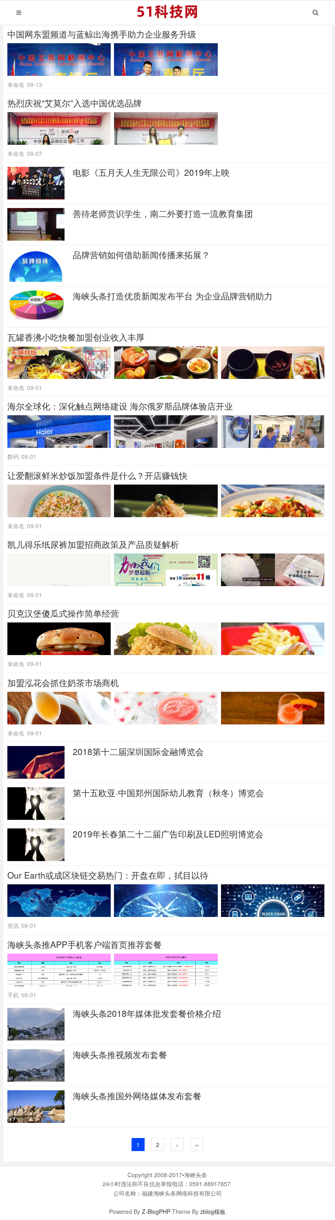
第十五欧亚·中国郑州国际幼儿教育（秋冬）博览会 (168, 792)
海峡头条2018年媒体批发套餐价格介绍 (147, 1013)
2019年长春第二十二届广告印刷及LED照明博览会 (168, 834)
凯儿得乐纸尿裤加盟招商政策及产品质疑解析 (93, 544)
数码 (13, 456)
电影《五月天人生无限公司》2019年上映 (151, 172)
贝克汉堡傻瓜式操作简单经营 (63, 613)
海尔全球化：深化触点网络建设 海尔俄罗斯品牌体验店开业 (120, 406)
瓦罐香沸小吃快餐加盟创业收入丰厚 (76, 337)
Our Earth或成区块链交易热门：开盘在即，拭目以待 (107, 875)
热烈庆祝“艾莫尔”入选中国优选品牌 (74, 103)
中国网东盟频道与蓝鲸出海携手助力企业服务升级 (101, 34)
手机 (13, 995)
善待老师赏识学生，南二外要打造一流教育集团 (163, 213)
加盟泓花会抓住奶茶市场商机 (63, 682)
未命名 (16, 84)
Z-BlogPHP (156, 1211)
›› (197, 1144)
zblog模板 (213, 1211)
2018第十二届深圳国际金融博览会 (138, 751)
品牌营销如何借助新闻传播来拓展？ (141, 254)
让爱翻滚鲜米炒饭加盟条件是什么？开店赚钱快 (97, 475)
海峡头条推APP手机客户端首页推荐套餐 (84, 944)
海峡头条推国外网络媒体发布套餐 (137, 1095)
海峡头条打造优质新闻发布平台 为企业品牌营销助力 (172, 296)
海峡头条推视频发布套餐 (120, 1054)
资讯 (13, 925)
